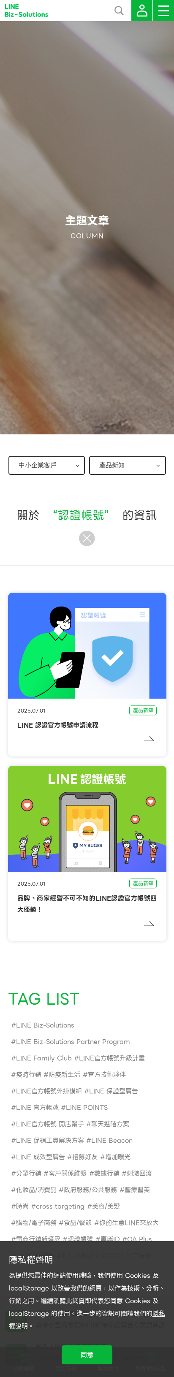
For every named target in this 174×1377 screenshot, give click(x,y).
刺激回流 (139, 1173)
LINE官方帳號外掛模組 (49, 1091)
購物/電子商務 (36, 1223)
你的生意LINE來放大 (129, 1223)
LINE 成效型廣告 (40, 1157)
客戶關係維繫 (68, 1173)
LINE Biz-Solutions (45, 1025)
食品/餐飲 (78, 1223)
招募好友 (85, 1157)
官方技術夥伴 (107, 1075)
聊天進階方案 (110, 1124)
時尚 (22, 1206)
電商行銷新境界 (38, 1239)
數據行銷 (107, 1173)
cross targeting (60, 1206)
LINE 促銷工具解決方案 (50, 1141)
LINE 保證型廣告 (113, 1091)
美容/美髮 (106, 1206)
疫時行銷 (28, 1075)
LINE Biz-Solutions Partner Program (73, 1042)
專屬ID (110, 1239)
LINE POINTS (87, 1108)
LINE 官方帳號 (37, 1108)
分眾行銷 (28, 1173)
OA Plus (139, 1239)
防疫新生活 (64, 1075)
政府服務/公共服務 (90, 1190)
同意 (87, 1355)
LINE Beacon (112, 1141)
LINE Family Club (44, 1058)
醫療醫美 (137, 1190)
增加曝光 (117, 1157)
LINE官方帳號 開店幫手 (50, 1124)
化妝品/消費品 (36, 1190)
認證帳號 (80, 1239)
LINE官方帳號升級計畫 (112, 1058)
